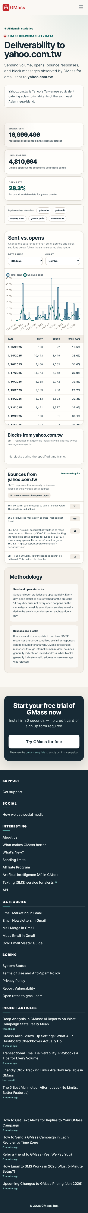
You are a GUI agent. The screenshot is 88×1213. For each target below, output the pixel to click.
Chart (49, 254)
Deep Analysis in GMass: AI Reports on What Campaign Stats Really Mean (39, 1023)
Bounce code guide (70, 473)
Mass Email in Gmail (19, 935)
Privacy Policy (14, 980)
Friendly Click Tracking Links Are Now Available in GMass (43, 1075)
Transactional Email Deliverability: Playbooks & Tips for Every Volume (40, 1058)
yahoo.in (44, 210)
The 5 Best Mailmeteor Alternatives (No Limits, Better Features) (40, 1092)
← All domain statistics (18, 28)
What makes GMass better (24, 845)
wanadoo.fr (57, 218)
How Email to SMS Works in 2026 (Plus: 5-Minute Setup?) (43, 1171)
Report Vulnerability (19, 988)
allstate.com (17, 218)
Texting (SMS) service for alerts (28, 882)
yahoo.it (60, 210)
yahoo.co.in (37, 218)
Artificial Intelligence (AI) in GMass (31, 875)
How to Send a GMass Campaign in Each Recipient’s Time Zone (36, 1142)
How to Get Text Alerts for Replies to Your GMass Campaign (43, 1125)
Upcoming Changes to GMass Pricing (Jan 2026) (42, 1185)
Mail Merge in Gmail (18, 928)
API (5, 890)
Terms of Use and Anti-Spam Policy (31, 973)
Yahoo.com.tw (18, 91)
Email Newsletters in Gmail (24, 920)
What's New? (13, 852)
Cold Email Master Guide (23, 943)
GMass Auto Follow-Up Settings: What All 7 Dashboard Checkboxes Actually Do (38, 1040)
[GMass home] (14, 7)
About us (10, 837)
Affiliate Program (16, 867)
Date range (15, 254)
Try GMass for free (44, 741)
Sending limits (14, 860)
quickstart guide (35, 752)
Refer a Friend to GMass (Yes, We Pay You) (37, 1156)
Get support (12, 792)
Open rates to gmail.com (23, 996)
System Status (14, 966)
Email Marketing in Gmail (23, 913)
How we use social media (23, 814)
